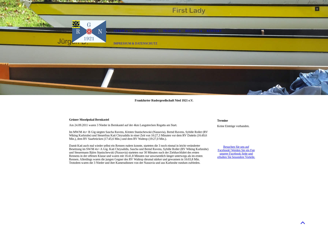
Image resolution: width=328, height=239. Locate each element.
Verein (119, 30)
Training (170, 30)
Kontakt (214, 30)
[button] (302, 222)
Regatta (192, 30)
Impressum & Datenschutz (135, 43)
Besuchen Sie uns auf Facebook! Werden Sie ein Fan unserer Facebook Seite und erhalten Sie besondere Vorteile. (236, 152)
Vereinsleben (143, 30)
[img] (89, 31)
